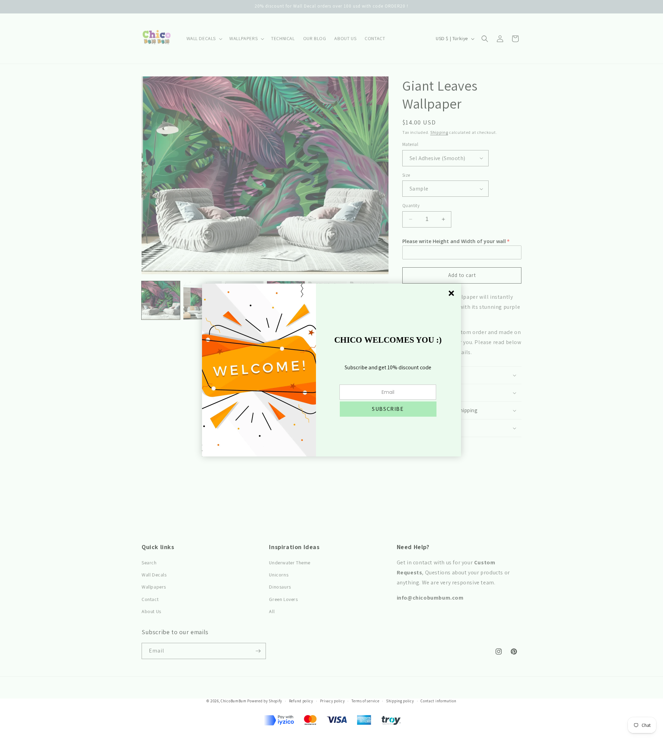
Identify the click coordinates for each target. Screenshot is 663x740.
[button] (388, 409)
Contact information (438, 701)
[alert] (331, 370)
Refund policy (301, 701)
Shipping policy (400, 701)
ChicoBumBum (234, 701)
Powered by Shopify (264, 701)
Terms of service (365, 701)
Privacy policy (332, 701)
